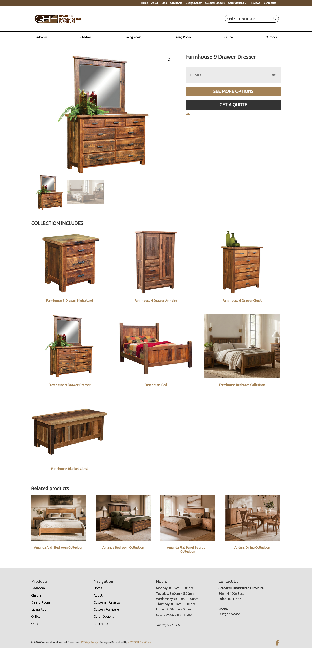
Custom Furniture (215, 2)
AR (188, 114)
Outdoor (271, 37)
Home (144, 2)
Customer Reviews (107, 602)
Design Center (194, 2)
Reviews (255, 2)
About (154, 2)
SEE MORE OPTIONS (233, 91)
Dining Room (133, 37)
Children (85, 37)
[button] (169, 60)
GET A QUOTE (233, 104)
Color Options (236, 2)
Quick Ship (176, 2)
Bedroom (41, 37)
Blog (164, 2)
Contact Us (270, 2)
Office (228, 37)
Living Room (183, 37)
